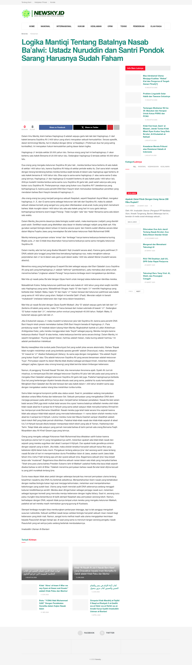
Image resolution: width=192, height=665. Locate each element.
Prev (130, 291)
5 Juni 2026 (80, 577)
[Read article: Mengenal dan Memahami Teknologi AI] (133, 248)
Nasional (45, 26)
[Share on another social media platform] (117, 127)
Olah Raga (156, 26)
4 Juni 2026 (44, 594)
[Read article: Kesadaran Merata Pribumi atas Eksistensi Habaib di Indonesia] (133, 150)
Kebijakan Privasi (41, 2)
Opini (110, 26)
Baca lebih (133, 221)
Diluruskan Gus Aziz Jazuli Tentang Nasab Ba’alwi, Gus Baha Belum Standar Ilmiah (156, 232)
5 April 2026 (95, 615)
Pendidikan (138, 26)
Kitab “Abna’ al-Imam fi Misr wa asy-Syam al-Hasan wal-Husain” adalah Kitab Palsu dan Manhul (53, 588)
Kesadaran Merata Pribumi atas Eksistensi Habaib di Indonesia (155, 149)
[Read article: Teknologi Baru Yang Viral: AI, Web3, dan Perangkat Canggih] (133, 277)
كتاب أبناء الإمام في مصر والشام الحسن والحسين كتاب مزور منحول (104, 587)
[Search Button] (167, 26)
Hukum (81, 26)
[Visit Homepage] (43, 13)
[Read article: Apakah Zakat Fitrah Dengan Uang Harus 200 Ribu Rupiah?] (147, 184)
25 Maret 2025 (142, 206)
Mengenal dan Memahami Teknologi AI (154, 245)
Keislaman (96, 26)
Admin (132, 206)
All (134, 166)
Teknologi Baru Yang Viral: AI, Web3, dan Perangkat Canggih (156, 276)
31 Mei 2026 (44, 612)
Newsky (98, 659)
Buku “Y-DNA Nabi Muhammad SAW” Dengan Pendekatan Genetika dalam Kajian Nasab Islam (53, 604)
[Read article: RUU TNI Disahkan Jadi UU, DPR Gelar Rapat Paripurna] (133, 263)
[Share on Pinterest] (110, 127)
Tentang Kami (26, 2)
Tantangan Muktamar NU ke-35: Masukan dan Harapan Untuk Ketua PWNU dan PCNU (156, 112)
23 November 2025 (151, 238)
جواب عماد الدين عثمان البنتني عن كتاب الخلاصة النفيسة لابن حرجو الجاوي (42, 572)
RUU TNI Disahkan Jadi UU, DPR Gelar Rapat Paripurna (155, 260)
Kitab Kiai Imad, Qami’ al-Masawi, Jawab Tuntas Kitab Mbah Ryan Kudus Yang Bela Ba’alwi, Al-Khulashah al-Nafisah (156, 131)
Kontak (52, 2)
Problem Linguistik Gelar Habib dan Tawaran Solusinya (156, 95)
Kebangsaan (153, 166)
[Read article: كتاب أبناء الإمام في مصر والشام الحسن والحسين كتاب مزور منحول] (80, 589)
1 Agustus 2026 (31, 577)
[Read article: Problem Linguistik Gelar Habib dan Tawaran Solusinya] (133, 97)
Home (32, 26)
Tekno (123, 26)
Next (138, 291)
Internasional (64, 26)
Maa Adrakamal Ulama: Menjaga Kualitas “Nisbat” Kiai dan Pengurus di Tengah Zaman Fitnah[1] (156, 79)
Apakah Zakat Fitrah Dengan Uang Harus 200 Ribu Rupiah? (146, 200)
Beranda (25, 33)
